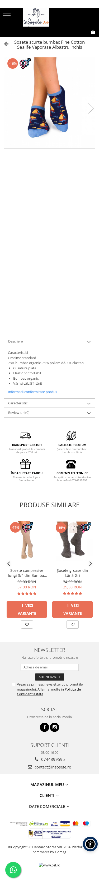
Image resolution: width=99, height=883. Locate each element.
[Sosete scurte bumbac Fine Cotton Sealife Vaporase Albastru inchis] (49, 102)
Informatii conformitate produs (32, 391)
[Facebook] (44, 727)
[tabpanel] (49, 102)
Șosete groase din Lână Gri (72, 573)
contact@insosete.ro (52, 767)
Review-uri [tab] (18, 412)
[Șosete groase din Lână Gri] (72, 541)
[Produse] (7, 15)
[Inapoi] (4, 43)
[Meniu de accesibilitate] (90, 844)
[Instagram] (54, 727)
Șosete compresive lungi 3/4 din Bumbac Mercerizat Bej (27, 573)
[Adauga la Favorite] (27, 624)
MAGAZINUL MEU (47, 784)
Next (91, 108)
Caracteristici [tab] (18, 403)
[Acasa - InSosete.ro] (49, 17)
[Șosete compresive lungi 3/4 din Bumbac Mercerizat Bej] (27, 541)
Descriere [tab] (15, 341)
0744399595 (52, 759)
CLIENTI (47, 795)
